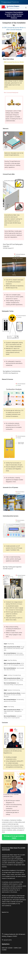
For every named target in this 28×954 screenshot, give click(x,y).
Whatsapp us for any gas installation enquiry (14, 837)
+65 (5, 940)
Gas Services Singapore (13, 6)
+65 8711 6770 (16, 2)
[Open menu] (26, 7)
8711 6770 (9, 940)
